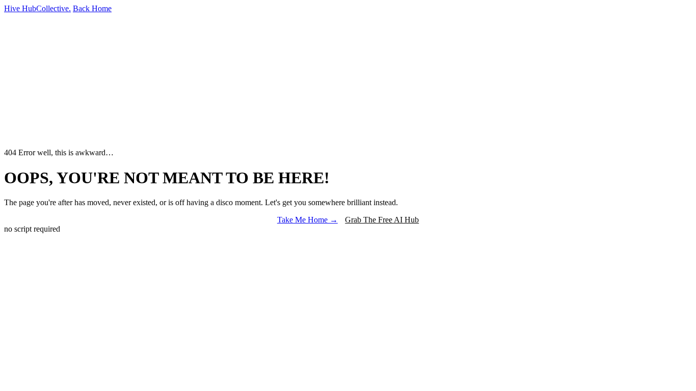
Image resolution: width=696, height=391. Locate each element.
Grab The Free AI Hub (382, 219)
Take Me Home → (307, 219)
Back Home (92, 8)
